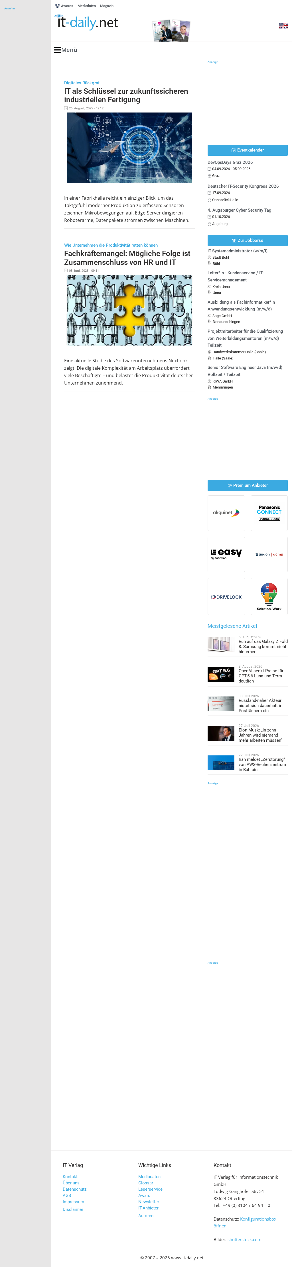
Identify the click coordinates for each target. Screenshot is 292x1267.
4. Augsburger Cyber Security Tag (239, 210)
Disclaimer (73, 1209)
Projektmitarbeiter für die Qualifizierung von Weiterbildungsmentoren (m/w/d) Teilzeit (245, 338)
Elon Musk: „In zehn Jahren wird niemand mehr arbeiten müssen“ (260, 735)
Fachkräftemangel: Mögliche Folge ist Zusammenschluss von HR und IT (127, 258)
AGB (67, 1195)
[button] (65, 50)
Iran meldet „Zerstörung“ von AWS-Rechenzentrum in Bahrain (262, 764)
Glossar (145, 1183)
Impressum (73, 1201)
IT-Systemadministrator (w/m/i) (237, 251)
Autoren (145, 1215)
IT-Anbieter (148, 1208)
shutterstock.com (244, 1239)
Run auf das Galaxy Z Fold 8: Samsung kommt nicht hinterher (263, 646)
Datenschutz (74, 1189)
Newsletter (148, 1201)
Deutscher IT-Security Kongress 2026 (243, 186)
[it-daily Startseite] (97, 23)
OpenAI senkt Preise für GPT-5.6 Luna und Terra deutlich (261, 676)
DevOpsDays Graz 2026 (230, 162)
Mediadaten (149, 1176)
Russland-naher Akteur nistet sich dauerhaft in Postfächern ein (260, 705)
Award (144, 1195)
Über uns (71, 1183)
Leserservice (150, 1189)
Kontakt (70, 1176)
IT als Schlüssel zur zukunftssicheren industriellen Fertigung (126, 95)
